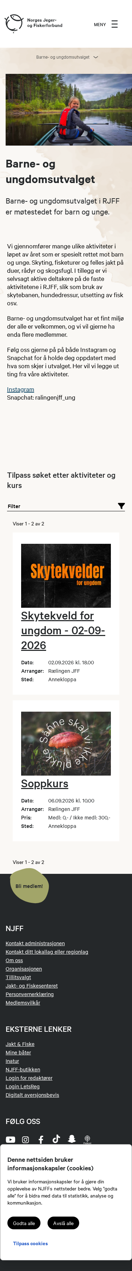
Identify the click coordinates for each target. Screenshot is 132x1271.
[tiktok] (56, 1140)
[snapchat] (72, 1140)
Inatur (12, 1060)
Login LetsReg (23, 1086)
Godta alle (24, 1222)
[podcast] (87, 1140)
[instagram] (25, 1140)
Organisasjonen (24, 968)
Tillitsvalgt (18, 977)
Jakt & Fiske (20, 1043)
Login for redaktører (29, 1077)
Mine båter (18, 1052)
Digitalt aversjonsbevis (32, 1094)
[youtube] (10, 1140)
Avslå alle (63, 1222)
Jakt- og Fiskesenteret (32, 985)
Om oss (14, 960)
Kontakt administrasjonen (35, 943)
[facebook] (41, 1140)
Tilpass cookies (30, 1243)
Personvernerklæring (30, 994)
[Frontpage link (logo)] (13, 24)
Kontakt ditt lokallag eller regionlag (47, 951)
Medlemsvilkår (23, 1002)
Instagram (20, 389)
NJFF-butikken (23, 1069)
